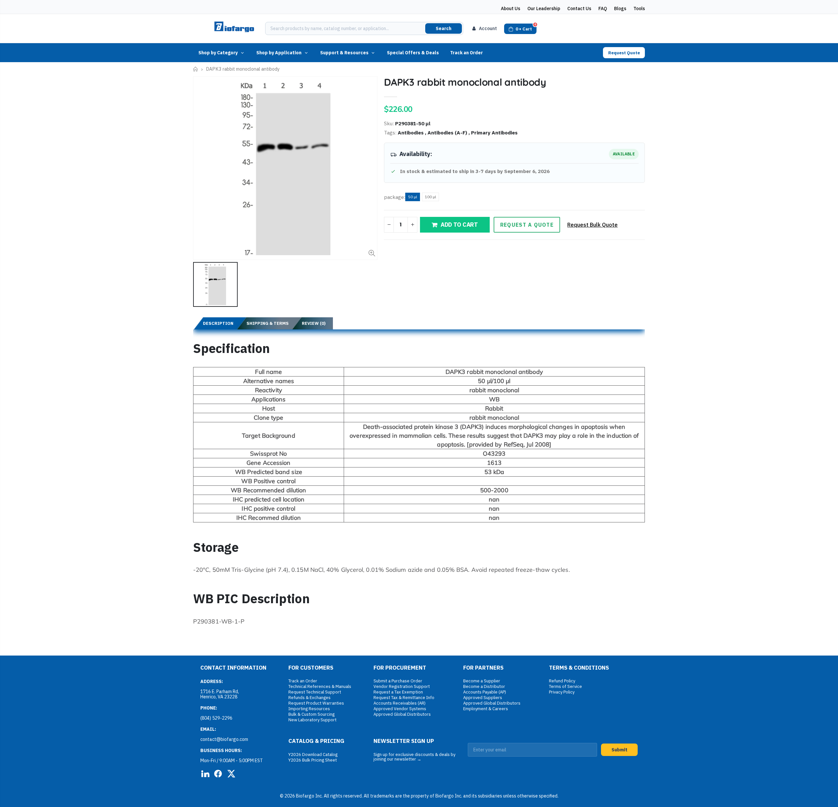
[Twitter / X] (231, 773)
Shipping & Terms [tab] (267, 323)
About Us (510, 8)
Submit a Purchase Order (397, 681)
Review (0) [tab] (314, 323)
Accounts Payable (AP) (484, 692)
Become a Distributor (484, 686)
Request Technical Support (314, 692)
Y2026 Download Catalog (312, 754)
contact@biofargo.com (224, 739)
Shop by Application (278, 53)
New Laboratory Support (312, 720)
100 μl (430, 196)
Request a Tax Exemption (398, 692)
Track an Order (466, 53)
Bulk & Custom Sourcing (311, 714)
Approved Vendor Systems (399, 708)
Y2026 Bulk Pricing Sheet (312, 760)
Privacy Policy (561, 692)
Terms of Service (565, 686)
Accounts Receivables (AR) (399, 703)
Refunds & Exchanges (309, 697)
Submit (619, 750)
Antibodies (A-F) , (449, 132)
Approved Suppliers (482, 697)
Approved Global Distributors (402, 714)
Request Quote (624, 53)
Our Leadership (543, 8)
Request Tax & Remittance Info (403, 697)
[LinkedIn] (205, 773)
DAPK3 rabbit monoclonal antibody (465, 82)
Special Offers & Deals (413, 53)
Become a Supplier (481, 681)
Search (443, 28)
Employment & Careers (485, 708)
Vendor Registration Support (401, 686)
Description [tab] (218, 323)
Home (195, 69)
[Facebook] (218, 773)
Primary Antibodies (494, 132)
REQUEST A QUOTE (527, 224)
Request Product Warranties (316, 703)
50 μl (412, 196)
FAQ (602, 8)
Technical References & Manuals (319, 686)
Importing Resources (309, 708)
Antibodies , (413, 132)
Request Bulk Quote (592, 224)
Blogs (620, 8)
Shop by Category (218, 53)
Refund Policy (562, 681)
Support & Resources (344, 53)
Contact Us (579, 8)
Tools (639, 8)
